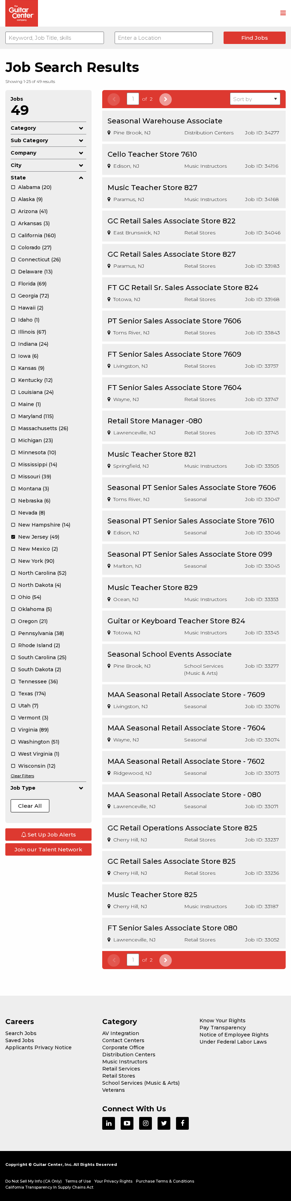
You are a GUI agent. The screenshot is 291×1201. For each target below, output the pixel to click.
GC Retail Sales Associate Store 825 (172, 861)
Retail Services (121, 1069)
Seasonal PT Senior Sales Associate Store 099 (190, 554)
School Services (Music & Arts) (141, 1083)
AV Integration (120, 1033)
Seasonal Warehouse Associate (165, 121)
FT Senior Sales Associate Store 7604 (175, 387)
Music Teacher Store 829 (153, 587)
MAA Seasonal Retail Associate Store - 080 (184, 794)
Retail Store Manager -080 (155, 421)
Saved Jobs (19, 1040)
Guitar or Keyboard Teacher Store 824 (176, 621)
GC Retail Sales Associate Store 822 (172, 221)
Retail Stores (118, 1076)
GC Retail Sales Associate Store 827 (172, 254)
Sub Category (29, 140)
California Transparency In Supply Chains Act (49, 1187)
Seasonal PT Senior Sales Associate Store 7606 (192, 487)
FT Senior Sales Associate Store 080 (172, 928)
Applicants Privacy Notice (38, 1047)
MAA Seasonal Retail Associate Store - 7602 (186, 761)
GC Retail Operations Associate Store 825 (182, 828)
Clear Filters (22, 775)
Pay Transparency (222, 1027)
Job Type (23, 788)
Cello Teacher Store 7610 (152, 154)
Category (23, 128)
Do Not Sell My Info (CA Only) (33, 1181)
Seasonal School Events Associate (170, 654)
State (18, 177)
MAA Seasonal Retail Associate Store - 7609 (186, 694)
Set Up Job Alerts (51, 834)
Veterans (113, 1090)
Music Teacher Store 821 (152, 454)
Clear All (30, 805)
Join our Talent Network (48, 849)
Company (23, 153)
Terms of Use (78, 1181)
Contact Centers (123, 1040)
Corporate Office (123, 1047)
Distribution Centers (128, 1054)
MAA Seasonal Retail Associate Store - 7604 (186, 728)
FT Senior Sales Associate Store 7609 (174, 354)
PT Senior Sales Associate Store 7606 (174, 321)
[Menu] (283, 13)
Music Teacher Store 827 (152, 187)
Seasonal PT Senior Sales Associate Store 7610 (191, 521)
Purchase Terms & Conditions (165, 1181)
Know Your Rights (222, 1020)
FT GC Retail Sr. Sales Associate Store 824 (183, 287)
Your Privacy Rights (113, 1181)
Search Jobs (21, 1033)
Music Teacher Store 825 (152, 894)
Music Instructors (125, 1061)
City (16, 165)
